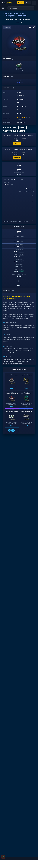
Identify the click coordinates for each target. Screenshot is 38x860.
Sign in (20, 3)
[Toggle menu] (34, 3)
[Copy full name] (30, 27)
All (22, 179)
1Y (18, 179)
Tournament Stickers (17, 13)
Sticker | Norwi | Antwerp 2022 (16, 16)
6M (15, 179)
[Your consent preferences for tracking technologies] (3, 857)
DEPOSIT (17, 158)
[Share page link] (34, 27)
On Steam (7, 27)
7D (5, 179)
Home (5, 13)
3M (12, 179)
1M (8, 179)
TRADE (17, 143)
